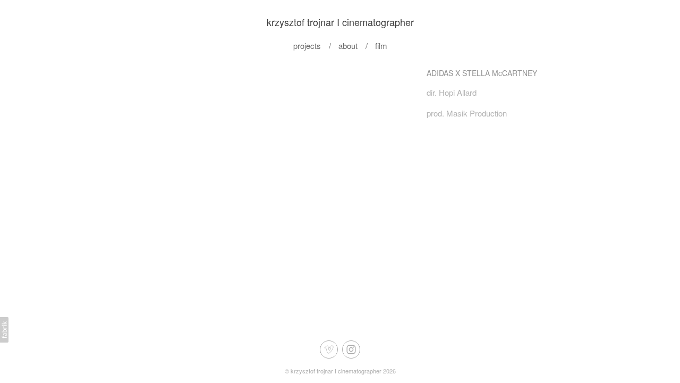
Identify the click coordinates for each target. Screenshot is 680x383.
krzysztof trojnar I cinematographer (336, 371)
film (381, 45)
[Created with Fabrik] (4, 330)
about (348, 45)
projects (307, 45)
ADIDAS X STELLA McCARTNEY (482, 73)
